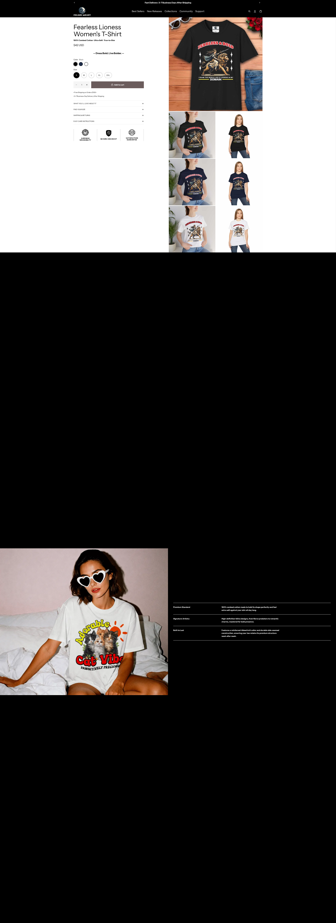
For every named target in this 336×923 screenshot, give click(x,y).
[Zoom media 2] (192, 135)
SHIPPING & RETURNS (82, 115)
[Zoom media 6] (192, 229)
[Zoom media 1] (215, 64)
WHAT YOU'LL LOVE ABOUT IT (85, 103)
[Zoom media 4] (192, 182)
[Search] (249, 11)
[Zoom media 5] (239, 182)
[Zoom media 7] (239, 229)
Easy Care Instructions (84, 121)
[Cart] (261, 11)
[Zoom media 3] (239, 135)
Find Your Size (79, 109)
